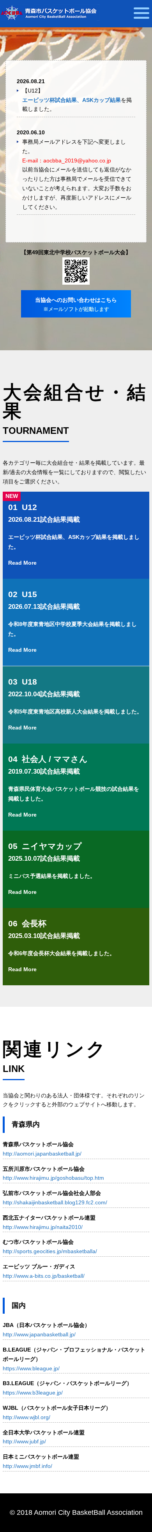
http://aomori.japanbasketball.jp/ (42, 1153)
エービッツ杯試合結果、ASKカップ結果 (71, 100)
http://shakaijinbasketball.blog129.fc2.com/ (55, 1202)
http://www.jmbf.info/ (27, 1466)
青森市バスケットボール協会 (50, 12)
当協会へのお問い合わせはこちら (76, 304)
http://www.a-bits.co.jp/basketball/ (44, 1276)
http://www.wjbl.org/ (26, 1417)
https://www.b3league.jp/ (33, 1392)
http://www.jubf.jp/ (24, 1441)
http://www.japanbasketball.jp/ (39, 1334)
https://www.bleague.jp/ (31, 1368)
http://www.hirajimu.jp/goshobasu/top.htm (53, 1178)
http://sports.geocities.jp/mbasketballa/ (50, 1251)
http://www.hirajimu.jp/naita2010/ (43, 1227)
